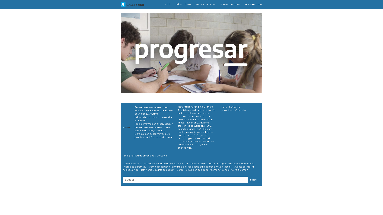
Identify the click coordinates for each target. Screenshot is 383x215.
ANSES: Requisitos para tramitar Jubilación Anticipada (196, 110)
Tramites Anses (253, 4)
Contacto (240, 110)
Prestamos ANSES (230, 4)
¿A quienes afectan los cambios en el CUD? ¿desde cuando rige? (195, 125)
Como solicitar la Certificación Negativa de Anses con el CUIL (155, 163)
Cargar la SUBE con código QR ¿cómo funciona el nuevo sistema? (212, 169)
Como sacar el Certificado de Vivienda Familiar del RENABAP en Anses (195, 119)
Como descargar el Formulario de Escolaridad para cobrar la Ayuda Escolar (190, 166)
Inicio (168, 4)
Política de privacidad (231, 109)
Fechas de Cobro (206, 4)
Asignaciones (183, 4)
